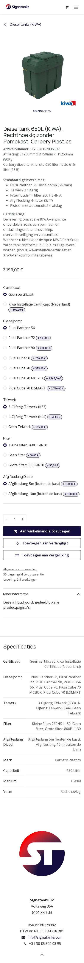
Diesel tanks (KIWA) (25, 24)
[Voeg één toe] (22, 519)
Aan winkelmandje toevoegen (44, 531)
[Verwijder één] (7, 519)
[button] (42, 954)
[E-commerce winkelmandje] (66, 7)
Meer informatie (15, 594)
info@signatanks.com (45, 937)
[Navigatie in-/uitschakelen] (76, 7)
